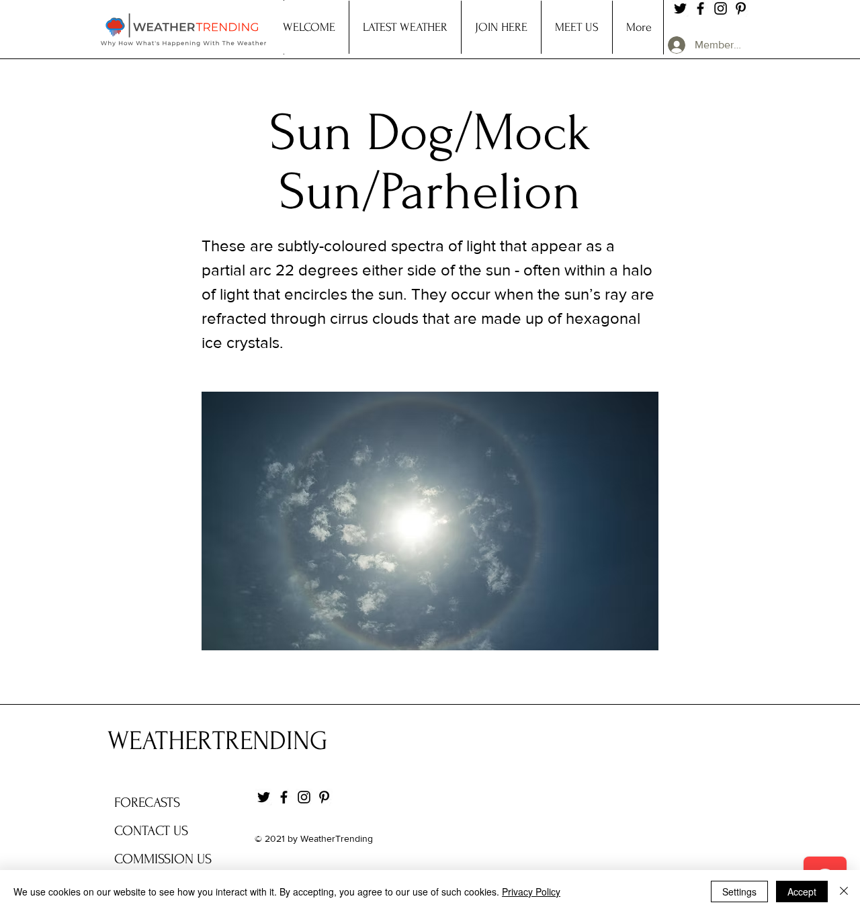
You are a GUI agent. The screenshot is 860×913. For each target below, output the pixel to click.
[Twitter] (680, 8)
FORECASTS (147, 802)
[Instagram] (720, 8)
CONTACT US (151, 830)
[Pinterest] (740, 8)
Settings (739, 891)
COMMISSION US (163, 859)
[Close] (844, 891)
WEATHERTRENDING (217, 741)
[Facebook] (700, 8)
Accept (801, 891)
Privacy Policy (531, 891)
